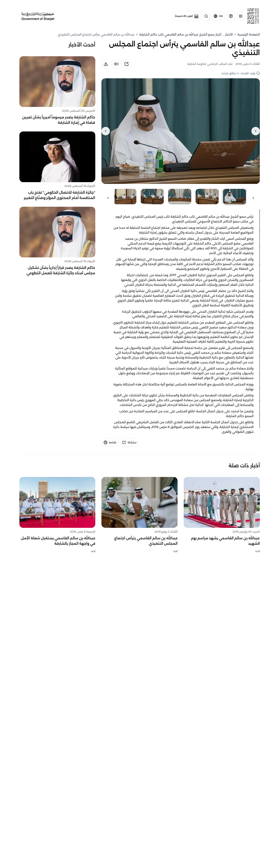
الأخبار (229, 34)
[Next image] (105, 131)
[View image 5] (125, 196)
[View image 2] (207, 196)
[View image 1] (234, 196)
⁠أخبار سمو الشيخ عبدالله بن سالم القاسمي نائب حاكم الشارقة (180, 34)
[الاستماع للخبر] (116, 63)
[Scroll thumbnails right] (107, 197)
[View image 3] (180, 196)
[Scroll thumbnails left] (253, 197)
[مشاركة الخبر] (126, 63)
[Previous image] (255, 131)
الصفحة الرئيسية (248, 34)
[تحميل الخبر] (105, 63)
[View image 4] (152, 196)
